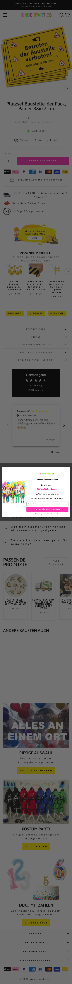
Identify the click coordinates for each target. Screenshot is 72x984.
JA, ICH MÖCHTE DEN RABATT (47, 509)
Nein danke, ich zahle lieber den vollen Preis (47, 513)
